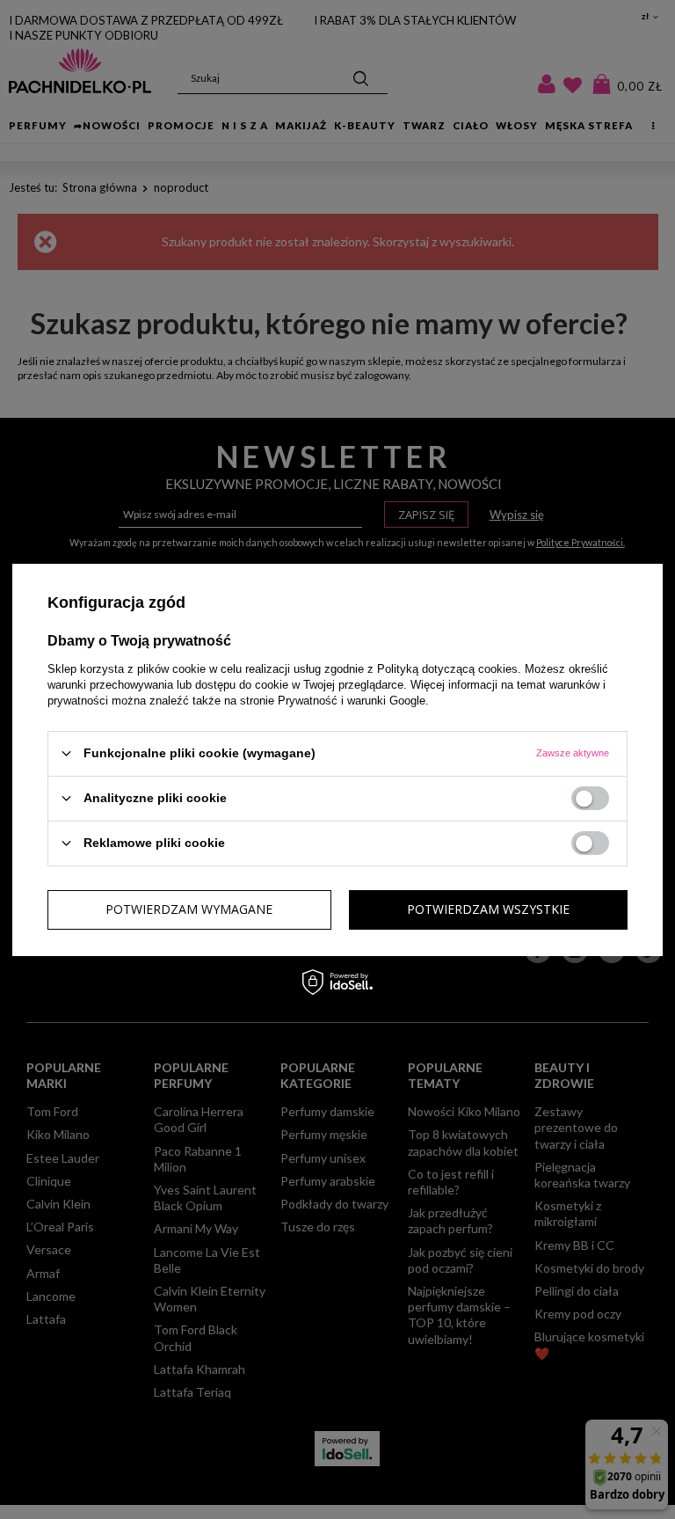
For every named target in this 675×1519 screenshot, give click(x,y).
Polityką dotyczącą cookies (447, 668)
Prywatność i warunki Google (351, 699)
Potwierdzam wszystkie (488, 909)
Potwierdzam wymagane (188, 909)
